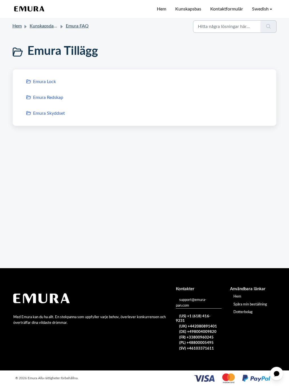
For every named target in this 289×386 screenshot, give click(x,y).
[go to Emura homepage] (29, 9)
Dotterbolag (243, 312)
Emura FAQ (77, 26)
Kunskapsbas (188, 9)
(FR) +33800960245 (196, 337)
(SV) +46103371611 (196, 348)
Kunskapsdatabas (47, 26)
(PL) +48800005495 (196, 343)
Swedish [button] (260, 9)
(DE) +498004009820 (197, 332)
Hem (161, 9)
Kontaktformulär (226, 9)
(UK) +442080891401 (198, 326)
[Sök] (268, 26)
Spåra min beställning (250, 304)
